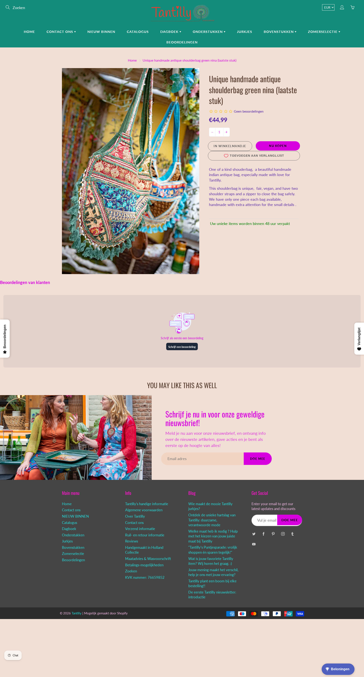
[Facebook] (263, 534)
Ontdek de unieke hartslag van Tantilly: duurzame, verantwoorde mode (212, 520)
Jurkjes (244, 32)
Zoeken (131, 571)
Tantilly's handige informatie (146, 504)
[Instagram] (282, 534)
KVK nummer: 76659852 (145, 577)
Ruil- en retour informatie (144, 535)
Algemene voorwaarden (143, 510)
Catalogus (138, 32)
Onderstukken (208, 32)
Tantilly (77, 613)
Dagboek (169, 32)
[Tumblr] (292, 534)
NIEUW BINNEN (101, 32)
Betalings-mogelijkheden (144, 565)
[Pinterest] (273, 534)
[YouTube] (253, 544)
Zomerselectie (323, 32)
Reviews (131, 541)
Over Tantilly (135, 516)
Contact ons (60, 32)
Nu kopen (278, 146)
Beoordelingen (182, 42)
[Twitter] (253, 534)
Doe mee (257, 458)
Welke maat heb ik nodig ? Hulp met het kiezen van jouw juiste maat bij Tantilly (213, 536)
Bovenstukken (279, 32)
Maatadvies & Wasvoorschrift (148, 559)
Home (29, 32)
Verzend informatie (140, 529)
